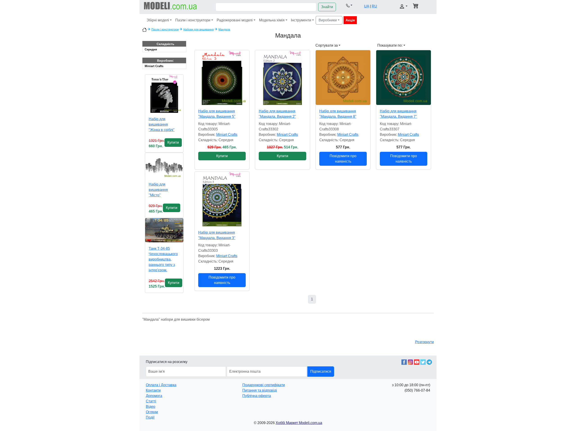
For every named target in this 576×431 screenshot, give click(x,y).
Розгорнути (424, 342)
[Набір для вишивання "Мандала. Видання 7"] (403, 77)
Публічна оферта (256, 396)
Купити (173, 142)
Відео (150, 406)
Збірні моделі (158, 20)
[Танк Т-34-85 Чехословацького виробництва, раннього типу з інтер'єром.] (164, 230)
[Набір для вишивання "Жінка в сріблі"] (164, 94)
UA (366, 6)
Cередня (151, 49)
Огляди (152, 412)
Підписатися (320, 371)
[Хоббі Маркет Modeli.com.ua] (170, 5)
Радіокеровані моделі (235, 20)
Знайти (327, 7)
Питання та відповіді (259, 390)
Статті (151, 401)
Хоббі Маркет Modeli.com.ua (299, 423)
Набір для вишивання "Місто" (158, 189)
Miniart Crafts (154, 66)
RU (374, 6)
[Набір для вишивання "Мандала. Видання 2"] (282, 77)
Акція (350, 20)
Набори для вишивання (198, 29)
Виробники (328, 20)
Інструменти (301, 20)
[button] (349, 5)
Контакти (153, 390)
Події (150, 417)
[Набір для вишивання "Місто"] (164, 165)
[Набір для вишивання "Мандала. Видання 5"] (222, 77)
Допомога (154, 396)
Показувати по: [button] (390, 45)
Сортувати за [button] (326, 45)
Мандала (224, 29)
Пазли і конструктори (192, 20)
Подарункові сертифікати (263, 385)
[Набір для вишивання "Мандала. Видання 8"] (343, 77)
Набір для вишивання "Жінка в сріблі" (162, 124)
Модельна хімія (272, 20)
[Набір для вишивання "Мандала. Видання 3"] (222, 199)
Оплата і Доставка (161, 385)
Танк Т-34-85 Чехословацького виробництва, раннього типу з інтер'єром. (163, 259)
